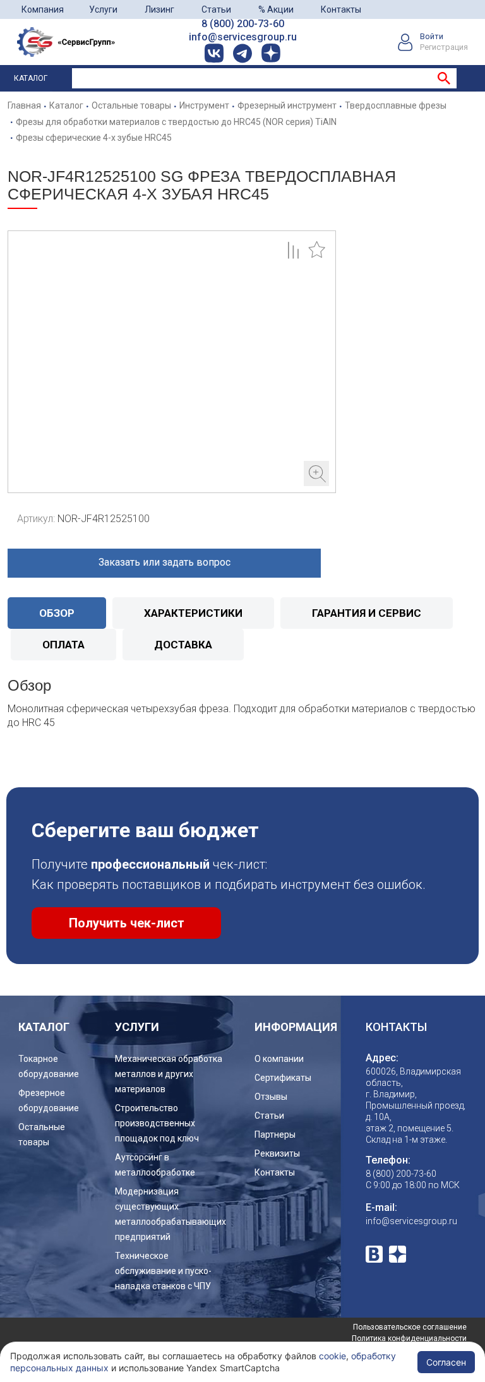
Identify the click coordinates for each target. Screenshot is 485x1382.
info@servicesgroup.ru (243, 37)
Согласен (446, 1362)
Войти (431, 36)
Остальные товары (41, 1134)
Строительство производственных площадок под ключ (157, 1123)
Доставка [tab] (183, 644)
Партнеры (275, 1134)
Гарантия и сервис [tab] (366, 613)
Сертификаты (282, 1078)
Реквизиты (277, 1153)
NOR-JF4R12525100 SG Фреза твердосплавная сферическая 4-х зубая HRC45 (172, 361)
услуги (137, 1027)
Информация (295, 1027)
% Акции (276, 9)
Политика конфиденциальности (409, 1338)
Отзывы (270, 1097)
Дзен (397, 1254)
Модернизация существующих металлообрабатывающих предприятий (170, 1214)
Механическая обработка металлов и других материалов (168, 1074)
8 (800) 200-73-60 (242, 24)
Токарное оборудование (48, 1066)
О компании (279, 1059)
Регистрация (444, 47)
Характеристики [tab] (193, 613)
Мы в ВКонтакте (374, 1254)
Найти (444, 78)
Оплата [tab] (63, 644)
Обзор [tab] (57, 613)
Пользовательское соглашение (410, 1327)
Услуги (103, 9)
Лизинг (159, 9)
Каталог (30, 78)
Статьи (216, 9)
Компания (42, 9)
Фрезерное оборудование (48, 1100)
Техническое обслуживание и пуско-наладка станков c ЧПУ (163, 1271)
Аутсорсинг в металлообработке (155, 1164)
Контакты (341, 9)
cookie (332, 1355)
